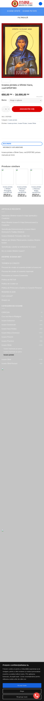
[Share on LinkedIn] (23, 128)
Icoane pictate (30, 11)
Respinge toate (22, 697)
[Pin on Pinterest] (19, 128)
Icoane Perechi (7, 337)
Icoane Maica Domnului (11, 333)
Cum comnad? (7, 296)
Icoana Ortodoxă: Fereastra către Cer (16, 236)
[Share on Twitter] (11, 128)
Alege (22, 691)
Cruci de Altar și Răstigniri (11, 316)
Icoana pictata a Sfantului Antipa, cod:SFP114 (36, 189)
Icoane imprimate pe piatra (13, 352)
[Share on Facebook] (7, 128)
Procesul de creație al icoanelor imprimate (17, 271)
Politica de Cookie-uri (10, 284)
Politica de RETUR (9, 280)
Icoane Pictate (22, 123)
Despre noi (6, 300)
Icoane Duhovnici (8, 321)
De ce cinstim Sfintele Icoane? (13, 251)
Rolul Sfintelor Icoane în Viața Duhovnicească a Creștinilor (20, 224)
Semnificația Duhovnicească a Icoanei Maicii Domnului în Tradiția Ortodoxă (19, 230)
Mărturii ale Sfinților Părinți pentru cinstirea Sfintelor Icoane (21, 241)
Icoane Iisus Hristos (9, 329)
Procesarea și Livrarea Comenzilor (15, 275)
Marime (4, 100)
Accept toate (22, 685)
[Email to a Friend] (15, 128)
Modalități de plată (8, 292)
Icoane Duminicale (9, 325)
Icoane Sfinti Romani (9, 363)
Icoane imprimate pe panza (13, 348)
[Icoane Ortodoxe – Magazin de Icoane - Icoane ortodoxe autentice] (22, 3)
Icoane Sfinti (6, 359)
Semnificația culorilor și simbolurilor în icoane (19, 247)
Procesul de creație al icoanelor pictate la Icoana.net (21, 267)
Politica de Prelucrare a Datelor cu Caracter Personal (22, 288)
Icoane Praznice (8, 341)
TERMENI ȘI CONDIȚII (10, 263)
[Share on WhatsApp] (3, 128)
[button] (3, 3)
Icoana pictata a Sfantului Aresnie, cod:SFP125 (22, 189)
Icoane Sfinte (13, 11)
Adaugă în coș (27, 109)
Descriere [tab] (7, 143)
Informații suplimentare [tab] (13, 147)
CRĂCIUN (6, 312)
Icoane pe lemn (12, 123)
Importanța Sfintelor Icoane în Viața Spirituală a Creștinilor (19, 217)
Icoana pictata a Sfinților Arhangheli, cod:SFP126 (7, 189)
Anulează (39, 96)
